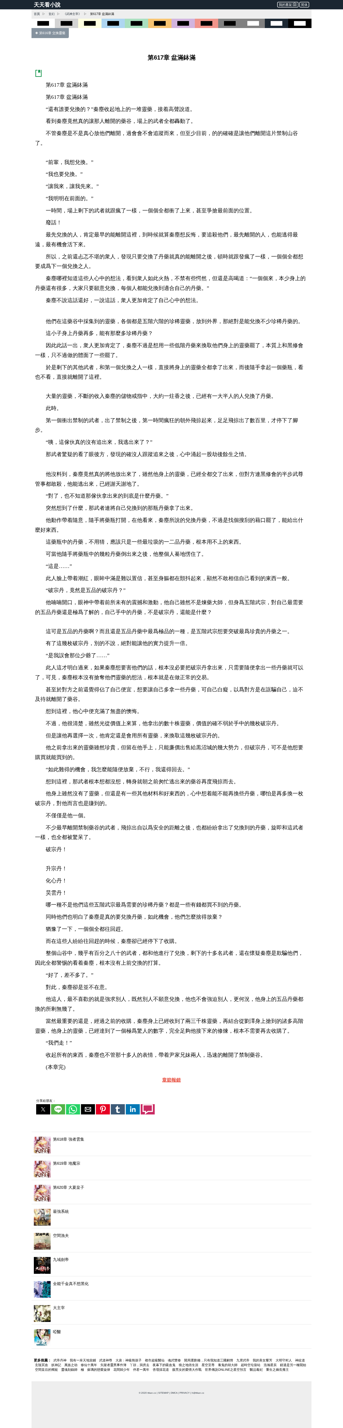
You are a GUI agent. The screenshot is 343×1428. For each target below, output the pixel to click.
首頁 (37, 14)
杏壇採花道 (161, 1369)
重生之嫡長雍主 (277, 1369)
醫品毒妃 (257, 1369)
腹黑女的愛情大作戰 (187, 1369)
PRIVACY (184, 1393)
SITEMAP (163, 1393)
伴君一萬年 (141, 1369)
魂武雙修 (175, 1360)
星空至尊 (209, 1365)
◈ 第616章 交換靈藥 (50, 33)
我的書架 (285, 5)
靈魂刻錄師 (69, 1369)
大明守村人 (284, 1360)
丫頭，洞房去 (140, 1365)
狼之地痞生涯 (189, 1365)
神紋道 (300, 1360)
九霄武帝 (243, 1360)
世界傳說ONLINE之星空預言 (226, 1369)
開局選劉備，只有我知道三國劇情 (209, 1360)
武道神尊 (106, 1360)
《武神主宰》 (72, 14)
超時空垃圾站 (251, 1365)
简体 (304, 5)
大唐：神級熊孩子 (129, 1360)
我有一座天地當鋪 (83, 1360)
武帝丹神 (60, 1360)
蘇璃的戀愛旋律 (99, 1369)
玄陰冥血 (42, 1365)
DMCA (174, 1393)
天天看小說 (47, 5)
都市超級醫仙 (155, 1360)
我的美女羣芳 (263, 1360)
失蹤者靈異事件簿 (113, 1365)
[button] (43, 1109)
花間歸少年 (122, 1369)
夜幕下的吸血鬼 (164, 1365)
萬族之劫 (71, 1365)
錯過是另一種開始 (293, 1365)
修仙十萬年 (89, 1365)
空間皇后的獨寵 (47, 1369)
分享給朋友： (46, 1101)
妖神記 (56, 1365)
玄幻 (52, 14)
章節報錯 (171, 1079)
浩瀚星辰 (271, 1365)
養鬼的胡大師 (228, 1365)
